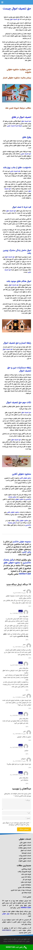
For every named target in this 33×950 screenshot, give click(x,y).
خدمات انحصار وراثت (25, 856)
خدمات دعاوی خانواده (25, 861)
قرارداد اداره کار (27, 879)
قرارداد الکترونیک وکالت (24, 872)
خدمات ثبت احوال (26, 850)
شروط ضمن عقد (12, 108)
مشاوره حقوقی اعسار (11, 77)
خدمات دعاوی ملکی (25, 843)
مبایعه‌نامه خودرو (26, 885)
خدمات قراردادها (26, 853)
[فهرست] (2, 2)
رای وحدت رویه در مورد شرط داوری (21, 890)
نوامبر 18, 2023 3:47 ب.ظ (16, 747)
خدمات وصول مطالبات (24, 848)
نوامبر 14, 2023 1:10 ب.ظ (19, 697)
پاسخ (30, 606)
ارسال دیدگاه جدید (14, 584)
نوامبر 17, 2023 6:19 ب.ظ (19, 761)
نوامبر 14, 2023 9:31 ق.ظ (16, 665)
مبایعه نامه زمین (26, 877)
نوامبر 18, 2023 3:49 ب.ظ (16, 775)
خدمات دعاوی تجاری (25, 858)
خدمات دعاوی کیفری (25, 845)
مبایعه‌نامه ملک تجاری (24, 887)
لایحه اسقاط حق (26, 893)
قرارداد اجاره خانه (26, 874)
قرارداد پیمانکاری (26, 869)
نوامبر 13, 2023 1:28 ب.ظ (16, 613)
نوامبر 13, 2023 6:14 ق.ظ (19, 593)
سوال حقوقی (6, 914)
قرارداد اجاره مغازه (26, 882)
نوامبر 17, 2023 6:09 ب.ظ (19, 734)
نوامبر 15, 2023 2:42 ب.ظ (16, 715)
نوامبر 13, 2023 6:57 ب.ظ (19, 647)
